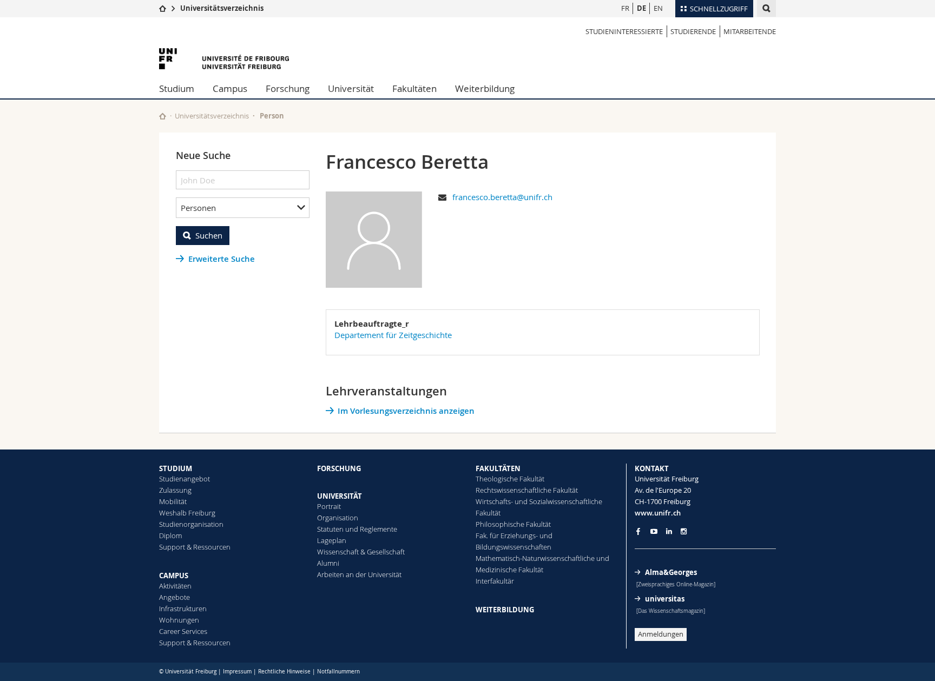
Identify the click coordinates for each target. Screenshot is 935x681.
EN (658, 8)
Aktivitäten (175, 586)
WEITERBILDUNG (505, 609)
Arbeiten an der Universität (359, 574)
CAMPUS (173, 575)
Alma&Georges (671, 572)
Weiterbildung (485, 88)
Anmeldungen (660, 634)
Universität (351, 88)
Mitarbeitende (749, 31)
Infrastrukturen (183, 608)
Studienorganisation (191, 524)
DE (641, 8)
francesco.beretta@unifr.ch (502, 196)
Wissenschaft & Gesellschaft (361, 552)
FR (625, 8)
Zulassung (175, 490)
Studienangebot (184, 479)
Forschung (288, 88)
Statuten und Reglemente (357, 529)
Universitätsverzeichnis (222, 8)
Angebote (174, 597)
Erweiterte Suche (221, 259)
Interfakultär (495, 581)
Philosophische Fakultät (513, 524)
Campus (230, 88)
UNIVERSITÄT (339, 496)
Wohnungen (179, 620)
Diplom (170, 535)
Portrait (329, 506)
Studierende (693, 31)
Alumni (328, 563)
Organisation (337, 518)
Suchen (208, 235)
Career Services (183, 631)
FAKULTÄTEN (498, 468)
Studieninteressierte (624, 31)
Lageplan (331, 540)
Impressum (237, 671)
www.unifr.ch (658, 513)
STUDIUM (175, 468)
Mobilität (173, 501)
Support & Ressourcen (195, 547)
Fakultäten (414, 88)
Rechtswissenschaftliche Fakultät (527, 490)
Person (272, 116)
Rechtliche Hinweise (284, 671)
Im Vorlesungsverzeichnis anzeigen (406, 410)
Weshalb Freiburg (187, 513)
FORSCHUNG (339, 468)
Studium (176, 88)
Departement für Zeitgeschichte (393, 334)
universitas (664, 599)
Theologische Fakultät (510, 479)
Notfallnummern (338, 671)
